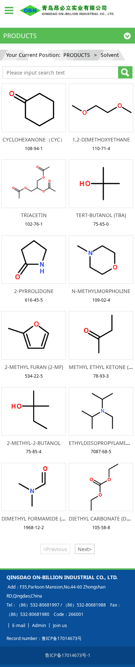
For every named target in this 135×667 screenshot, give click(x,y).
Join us (60, 625)
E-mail (18, 625)
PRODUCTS (76, 54)
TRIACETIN (34, 215)
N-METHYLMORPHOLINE (101, 291)
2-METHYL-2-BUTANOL (33, 443)
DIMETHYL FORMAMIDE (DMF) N (40, 518)
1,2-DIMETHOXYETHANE (101, 139)
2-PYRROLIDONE (34, 291)
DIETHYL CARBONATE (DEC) (101, 518)
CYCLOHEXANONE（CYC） (34, 139)
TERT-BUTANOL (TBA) (101, 215)
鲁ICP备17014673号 (62, 638)
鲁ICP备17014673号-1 (67, 655)
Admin (39, 625)
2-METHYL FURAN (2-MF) (34, 367)
